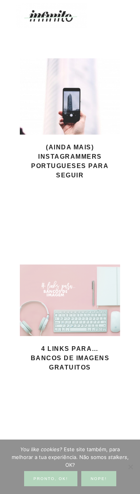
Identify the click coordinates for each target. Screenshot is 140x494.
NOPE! (99, 478)
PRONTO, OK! (50, 478)
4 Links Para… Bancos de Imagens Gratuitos (70, 358)
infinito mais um (59, 15)
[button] (117, 12)
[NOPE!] (130, 467)
